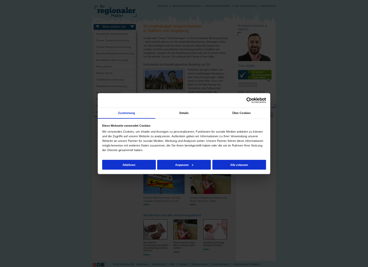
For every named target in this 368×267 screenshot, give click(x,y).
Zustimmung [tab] (126, 112)
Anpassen (182, 164)
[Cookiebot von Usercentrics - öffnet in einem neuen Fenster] (249, 100)
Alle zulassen (239, 164)
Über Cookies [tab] (241, 112)
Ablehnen (128, 164)
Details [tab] (184, 112)
